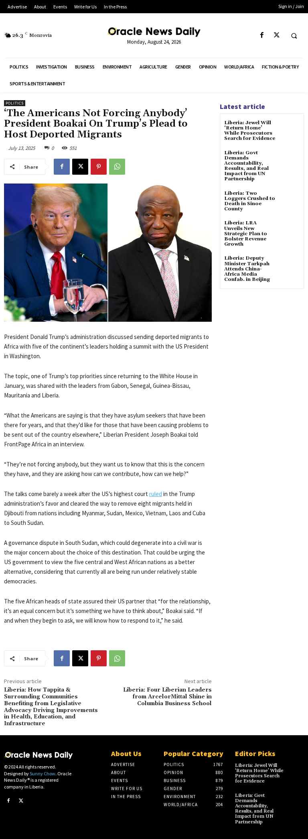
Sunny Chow (42, 773)
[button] (294, 36)
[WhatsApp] (117, 167)
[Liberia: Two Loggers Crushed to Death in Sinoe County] (290, 200)
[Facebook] (261, 35)
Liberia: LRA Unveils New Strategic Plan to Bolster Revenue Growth (245, 233)
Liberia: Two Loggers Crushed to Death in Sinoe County (249, 201)
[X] (276, 35)
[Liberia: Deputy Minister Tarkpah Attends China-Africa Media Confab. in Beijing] (290, 265)
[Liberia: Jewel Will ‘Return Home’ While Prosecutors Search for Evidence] (290, 130)
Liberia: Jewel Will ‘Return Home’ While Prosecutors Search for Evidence (249, 131)
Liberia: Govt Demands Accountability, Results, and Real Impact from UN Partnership (246, 166)
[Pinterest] (99, 167)
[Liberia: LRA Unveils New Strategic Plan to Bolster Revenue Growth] (290, 230)
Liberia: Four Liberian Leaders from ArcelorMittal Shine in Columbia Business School (167, 696)
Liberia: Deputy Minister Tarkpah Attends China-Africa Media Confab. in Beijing (247, 268)
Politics (15, 103)
